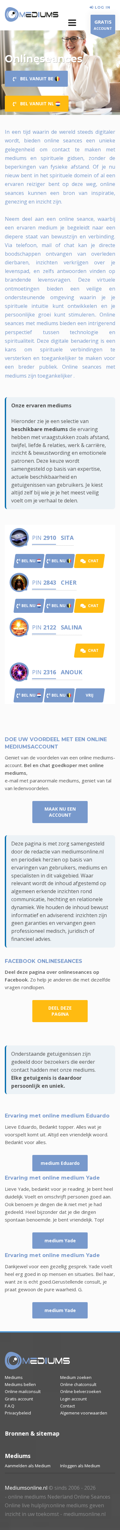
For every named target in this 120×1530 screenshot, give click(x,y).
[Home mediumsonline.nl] (37, 1361)
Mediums (14, 1377)
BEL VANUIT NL (35, 103)
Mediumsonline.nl (26, 1487)
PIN (44, 537)
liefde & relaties (46, 445)
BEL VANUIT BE (35, 79)
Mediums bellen (20, 1384)
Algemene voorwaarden (83, 1413)
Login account (73, 1399)
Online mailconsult (23, 1391)
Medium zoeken (76, 1377)
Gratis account (19, 1399)
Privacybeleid (18, 1413)
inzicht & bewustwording (40, 452)
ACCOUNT (103, 25)
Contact (67, 1406)
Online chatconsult (78, 1384)
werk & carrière (86, 445)
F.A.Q (9, 1406)
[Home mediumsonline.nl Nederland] (32, 14)
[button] (72, 22)
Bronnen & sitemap (32, 1433)
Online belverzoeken (80, 1391)
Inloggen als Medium (80, 1466)
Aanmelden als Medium (28, 1466)
